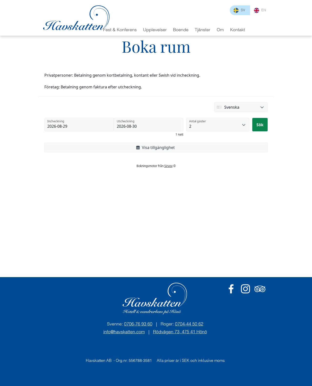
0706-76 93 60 (138, 324)
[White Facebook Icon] (231, 289)
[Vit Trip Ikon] (260, 289)
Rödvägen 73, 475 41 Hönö (180, 331)
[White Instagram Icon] (245, 289)
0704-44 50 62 (189, 324)
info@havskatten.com (124, 331)
